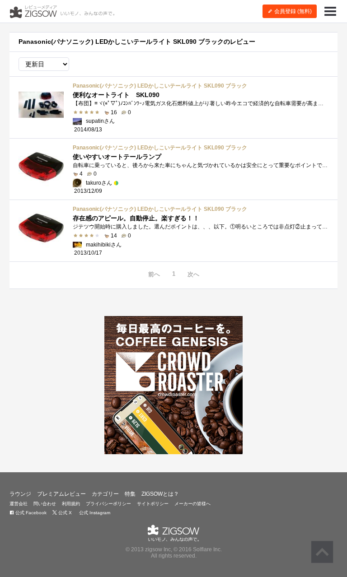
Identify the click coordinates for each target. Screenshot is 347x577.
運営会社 (18, 503)
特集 (130, 494)
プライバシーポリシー (108, 503)
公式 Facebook (30, 512)
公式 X (64, 512)
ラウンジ (20, 494)
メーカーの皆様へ (192, 503)
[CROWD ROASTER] (173, 385)
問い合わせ (44, 503)
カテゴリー (105, 494)
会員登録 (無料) (292, 11)
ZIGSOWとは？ (160, 494)
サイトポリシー (153, 503)
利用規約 (71, 503)
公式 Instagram (94, 512)
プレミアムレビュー (61, 494)
